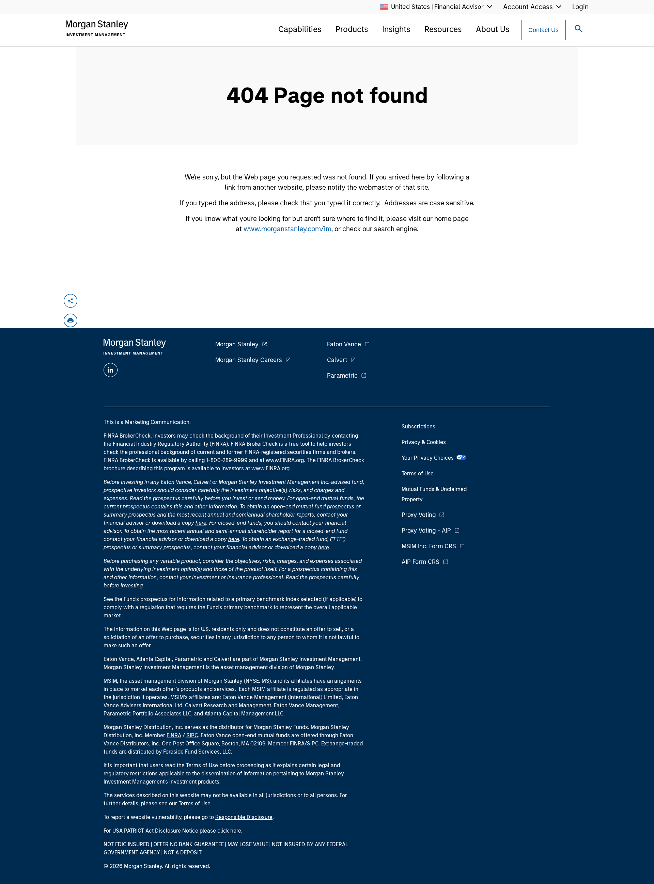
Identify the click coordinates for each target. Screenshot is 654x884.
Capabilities (299, 29)
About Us (492, 29)
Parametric (342, 375)
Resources (443, 29)
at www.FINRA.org (282, 460)
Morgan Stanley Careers (248, 360)
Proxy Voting (419, 515)
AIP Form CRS (420, 562)
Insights (396, 29)
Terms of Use (418, 473)
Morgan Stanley (237, 344)
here (201, 523)
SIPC (192, 735)
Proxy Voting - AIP (426, 530)
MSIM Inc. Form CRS (429, 546)
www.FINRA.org (270, 468)
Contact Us (543, 30)
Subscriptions (418, 426)
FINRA (174, 735)
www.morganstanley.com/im (287, 229)
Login (580, 7)
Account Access (528, 7)
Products (352, 29)
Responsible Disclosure (243, 817)
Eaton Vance (344, 344)
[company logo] (96, 28)
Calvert (337, 360)
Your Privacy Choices (429, 458)
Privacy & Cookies (424, 442)
